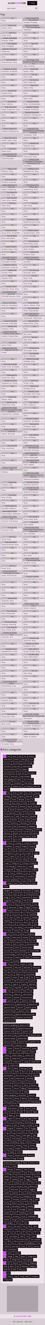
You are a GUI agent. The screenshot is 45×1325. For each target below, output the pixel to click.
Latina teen (11, 109)
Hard (11, 974)
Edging (27, 907)
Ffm (5, 917)
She (26, 673)
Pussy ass (28, 706)
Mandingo (30, 1078)
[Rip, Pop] (33, 337)
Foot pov (35, 485)
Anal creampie (7, 514)
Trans (16, 1230)
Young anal (8, 1280)
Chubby (24, 846)
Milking (23, 1088)
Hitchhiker (33, 356)
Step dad (28, 115)
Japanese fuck (23, 1042)
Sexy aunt (35, 492)
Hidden (30, 964)
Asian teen (36, 786)
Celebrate (28, 726)
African (6, 776)
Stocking (20, 1176)
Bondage (7, 796)
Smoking (27, 388)
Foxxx (15, 383)
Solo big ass (14, 305)
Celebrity (31, 850)
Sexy (22, 1193)
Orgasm (10, 1119)
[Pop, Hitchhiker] (33, 353)
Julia (15, 1035)
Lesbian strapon (17, 1055)
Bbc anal (23, 833)
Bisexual (22, 806)
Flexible (28, 924)
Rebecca (5, 171)
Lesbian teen (17, 1062)
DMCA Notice (28, 1321)
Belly (11, 41)
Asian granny (28, 783)
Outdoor (7, 1122)
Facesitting (32, 914)
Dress (22, 894)
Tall (5, 1236)
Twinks (33, 1236)
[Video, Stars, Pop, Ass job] (11, 138)
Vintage (9, 1256)
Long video (16, 233)
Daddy (9, 883)
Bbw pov (10, 104)
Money (5, 399)
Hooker (14, 977)
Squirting (14, 1179)
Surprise (30, 1210)
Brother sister (29, 813)
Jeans (18, 1032)
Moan (26, 88)
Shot (26, 99)
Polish (25, 1149)
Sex (36, 1203)
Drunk (27, 883)
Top (14, 686)
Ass (25, 756)
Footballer (16, 367)
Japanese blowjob (10, 1011)
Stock (37, 1220)
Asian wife (16, 766)
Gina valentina (34, 311)
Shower (34, 1179)
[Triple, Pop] (33, 381)
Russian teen (8, 1163)
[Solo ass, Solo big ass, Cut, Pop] (11, 303)
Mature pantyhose (22, 1102)
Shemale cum (28, 1220)
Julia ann (20, 1007)
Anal (8, 756)
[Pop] (11, 18)
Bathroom (20, 810)
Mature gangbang (10, 1095)
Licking (26, 1062)
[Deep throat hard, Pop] (11, 542)
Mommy (5, 472)
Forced (24, 911)
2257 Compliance (18, 1321)
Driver (27, 71)
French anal (8, 927)
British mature (19, 830)
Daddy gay (17, 901)
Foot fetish (7, 931)
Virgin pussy (12, 189)
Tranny (37, 1230)
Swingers (16, 414)
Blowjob (21, 800)
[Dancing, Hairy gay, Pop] (11, 622)
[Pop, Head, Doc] (11, 627)
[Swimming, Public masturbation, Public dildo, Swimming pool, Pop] (33, 161)
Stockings (37, 1176)
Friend (16, 931)
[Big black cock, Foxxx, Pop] (11, 381)
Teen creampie (35, 1240)
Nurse (28, 1109)
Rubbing (17, 1163)
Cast (31, 856)
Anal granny (18, 783)
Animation (28, 394)
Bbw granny (22, 826)
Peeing (18, 1145)
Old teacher (11, 613)
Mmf (28, 1075)
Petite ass (33, 405)
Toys (5, 1243)
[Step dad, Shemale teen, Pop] (33, 112)
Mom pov (31, 1095)
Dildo (21, 883)
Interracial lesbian (8, 158)
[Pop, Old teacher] (11, 611)
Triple (27, 383)
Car (22, 856)
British (14, 796)
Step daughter (9, 1223)
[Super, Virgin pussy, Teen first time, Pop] (11, 186)
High (26, 977)
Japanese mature (24, 1011)
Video (4, 140)
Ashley (10, 497)
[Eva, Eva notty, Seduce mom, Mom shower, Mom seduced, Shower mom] (33, 529)
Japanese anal (27, 1032)
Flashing (34, 917)
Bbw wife (29, 796)
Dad (15, 883)
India (30, 991)
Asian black (8, 783)
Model (26, 1092)
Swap (31, 1200)
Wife (8, 1263)
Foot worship (28, 927)
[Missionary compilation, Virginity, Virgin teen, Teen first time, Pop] (33, 475)
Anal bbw (6, 508)
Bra (26, 206)
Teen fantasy (29, 244)
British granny (33, 833)
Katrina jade (28, 318)
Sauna (6, 1189)
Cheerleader (22, 850)
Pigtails (12, 1152)
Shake (23, 1206)
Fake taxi (34, 921)
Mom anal (31, 1082)
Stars (10, 140)
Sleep (25, 1173)
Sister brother (16, 1173)
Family (32, 911)
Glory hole (32, 941)
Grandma (7, 944)
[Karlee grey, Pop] (11, 375)
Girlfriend (7, 961)
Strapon (6, 1176)
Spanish (6, 1220)
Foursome (26, 917)
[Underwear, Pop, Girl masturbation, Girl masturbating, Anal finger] (33, 130)
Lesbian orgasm (30, 233)
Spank (38, 1173)
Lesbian (5, 131)
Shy (20, 1220)
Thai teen (36, 1246)
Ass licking (27, 786)
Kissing (34, 1048)
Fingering (7, 921)
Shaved (5, 93)
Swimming (28, 166)
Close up (32, 860)
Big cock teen (29, 323)
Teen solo (13, 1233)
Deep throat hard (8, 545)
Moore (5, 434)
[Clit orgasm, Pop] (33, 348)
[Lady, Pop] (11, 566)
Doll (30, 901)
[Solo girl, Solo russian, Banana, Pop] (11, 518)
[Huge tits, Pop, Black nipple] (33, 644)
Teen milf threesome (9, 296)
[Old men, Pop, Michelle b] (33, 359)
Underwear (28, 135)
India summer (27, 994)
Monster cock (16, 1092)
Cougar (6, 863)
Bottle (34, 836)
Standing (30, 1206)
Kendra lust (26, 1048)
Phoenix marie (9, 1145)
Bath (17, 816)
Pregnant (10, 1129)
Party (29, 1132)
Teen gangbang (28, 1243)
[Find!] (36, 8)
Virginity (5, 485)
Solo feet (28, 485)
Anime (16, 760)
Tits (26, 283)
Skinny (31, 1173)
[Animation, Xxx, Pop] (33, 391)
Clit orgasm (28, 350)
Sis (26, 334)
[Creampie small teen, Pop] (33, 577)
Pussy (35, 1132)
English (20, 907)
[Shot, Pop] (33, 96)
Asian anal (21, 773)
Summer (33, 608)
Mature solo (20, 1078)
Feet (13, 914)
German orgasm (32, 944)
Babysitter (32, 826)
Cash (5, 873)
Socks (15, 1210)
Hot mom (33, 971)
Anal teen (28, 641)
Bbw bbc (14, 820)
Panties (22, 1132)
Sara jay (19, 1186)
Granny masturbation (20, 951)
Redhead (7, 1159)
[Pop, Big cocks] (33, 80)
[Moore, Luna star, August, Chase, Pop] (11, 430)
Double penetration (32, 894)
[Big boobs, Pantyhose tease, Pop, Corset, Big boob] (33, 26)
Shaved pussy (29, 189)
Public (11, 1132)
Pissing (11, 1135)
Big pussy (7, 833)
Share (26, 1223)
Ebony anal (12, 907)
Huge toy (7, 984)
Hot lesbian (11, 238)
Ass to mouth (28, 780)
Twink (22, 1236)
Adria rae (6, 601)
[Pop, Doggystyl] (11, 44)
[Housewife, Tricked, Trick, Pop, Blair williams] (11, 258)
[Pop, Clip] (33, 74)
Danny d (35, 897)
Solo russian (14, 521)
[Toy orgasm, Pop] (11, 192)
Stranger (7, 1206)
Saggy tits (32, 1189)
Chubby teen (15, 863)
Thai (23, 1226)
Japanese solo (35, 1042)
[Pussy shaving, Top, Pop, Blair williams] (11, 682)
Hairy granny (31, 981)
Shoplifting (22, 1213)
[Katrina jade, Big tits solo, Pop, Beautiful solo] (33, 315)
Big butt (5, 278)
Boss (5, 810)
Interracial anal (27, 997)
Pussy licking (16, 1139)
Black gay (23, 823)
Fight (27, 931)
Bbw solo (24, 816)
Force (24, 914)
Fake (21, 931)
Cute (14, 860)
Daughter (7, 891)
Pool (30, 1139)
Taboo (35, 1226)
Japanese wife (33, 1004)
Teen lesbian (13, 1236)
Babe (28, 820)
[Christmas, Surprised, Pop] (11, 69)
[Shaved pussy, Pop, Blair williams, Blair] (33, 186)
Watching (24, 1266)
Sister (26, 1169)
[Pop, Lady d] (33, 247)
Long (4, 233)
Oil (34, 1122)
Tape (4, 35)
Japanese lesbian (9, 1007)
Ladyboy (24, 1052)
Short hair (24, 1189)
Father (18, 917)
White (14, 1270)
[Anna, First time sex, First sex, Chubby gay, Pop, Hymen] (11, 572)
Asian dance (8, 760)
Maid (12, 1078)
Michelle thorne (7, 651)
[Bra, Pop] (33, 203)
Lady (4, 568)
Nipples (10, 1115)
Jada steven (8, 1035)
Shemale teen (37, 115)
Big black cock (29, 171)
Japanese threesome (25, 1028)
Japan (18, 1001)
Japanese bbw (22, 1038)
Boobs (22, 820)
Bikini (28, 810)
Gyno (32, 937)
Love (5, 1065)
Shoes (33, 1183)
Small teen (35, 109)
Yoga (15, 1276)
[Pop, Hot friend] (11, 446)
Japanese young (9, 1018)
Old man (18, 1119)
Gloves (17, 947)
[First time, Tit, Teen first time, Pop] (11, 634)
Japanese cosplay (10, 1028)
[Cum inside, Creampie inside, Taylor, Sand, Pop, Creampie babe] (33, 715)
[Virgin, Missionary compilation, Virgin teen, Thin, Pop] (11, 349)
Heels (6, 974)
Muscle (16, 1088)
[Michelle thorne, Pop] (11, 649)
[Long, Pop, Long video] (11, 230)
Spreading (15, 1206)
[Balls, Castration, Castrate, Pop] (33, 734)
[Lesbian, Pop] (11, 270)
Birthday (38, 830)
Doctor (33, 883)
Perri (26, 1129)
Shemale (10, 1169)
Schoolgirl (22, 1210)
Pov (16, 1132)
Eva (26, 534)
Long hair (7, 1062)
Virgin (4, 352)
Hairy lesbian (30, 974)
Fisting (9, 911)
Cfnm (6, 850)
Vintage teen (16, 1260)
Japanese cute (21, 1045)
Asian (14, 756)
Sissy (13, 1176)
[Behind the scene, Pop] (33, 220)
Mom (9, 1068)
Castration (33, 737)
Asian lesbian (26, 766)
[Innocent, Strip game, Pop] (11, 321)
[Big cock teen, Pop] (33, 321)
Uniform (5, 182)
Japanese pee (8, 1014)
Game (15, 944)
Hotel (6, 971)
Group (39, 937)
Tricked (13, 262)
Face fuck (13, 182)
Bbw (8, 793)
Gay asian (7, 951)
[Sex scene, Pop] (33, 270)
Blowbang (29, 830)
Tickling (6, 1240)
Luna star (12, 434)
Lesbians (32, 1052)
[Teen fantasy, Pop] (33, 241)
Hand (25, 987)
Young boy (34, 1276)
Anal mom (14, 776)
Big (13, 803)
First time (6, 289)
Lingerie (6, 1055)
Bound (27, 836)
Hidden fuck (8, 987)
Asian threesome (9, 773)
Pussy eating (8, 1149)
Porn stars (28, 450)
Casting (27, 22)
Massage (24, 1068)
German (22, 934)
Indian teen (8, 994)
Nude (34, 1109)
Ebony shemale (26, 904)
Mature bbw (14, 1105)
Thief (29, 1246)
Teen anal (16, 1226)
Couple (30, 866)
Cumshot (27, 262)
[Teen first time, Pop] (11, 60)
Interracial (17, 991)
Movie (27, 305)
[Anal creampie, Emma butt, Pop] (11, 511)
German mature (27, 947)
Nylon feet (7, 1112)
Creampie (6, 744)
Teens (32, 1233)
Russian (10, 1155)
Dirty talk (7, 894)
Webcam (16, 1263)
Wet (17, 1266)
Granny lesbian (34, 951)
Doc (14, 630)
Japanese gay (23, 1035)
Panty (37, 1142)
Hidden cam (20, 974)
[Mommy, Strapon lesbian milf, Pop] (11, 469)
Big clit (30, 806)
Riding (21, 1159)
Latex (17, 1052)
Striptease (7, 1196)
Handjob (23, 964)
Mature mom (33, 1098)
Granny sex (19, 957)
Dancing (5, 624)
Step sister (25, 1183)
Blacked (6, 803)
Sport (26, 457)
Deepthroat (17, 891)
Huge (4, 109)
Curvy (6, 856)
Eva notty (32, 534)
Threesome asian (22, 1240)
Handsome (6, 267)
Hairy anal (26, 967)
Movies (33, 305)
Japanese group (31, 1007)
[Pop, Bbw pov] (11, 102)
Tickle (19, 1243)
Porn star (36, 450)
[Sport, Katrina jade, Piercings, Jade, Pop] (33, 454)
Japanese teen (7, 414)
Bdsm (21, 793)
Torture (12, 1243)
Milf (30, 1068)
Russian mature (20, 1155)
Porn (5, 1152)
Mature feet (8, 1098)
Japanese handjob (10, 1042)
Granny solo (22, 941)
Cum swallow (32, 870)
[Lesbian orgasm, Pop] (33, 230)
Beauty (6, 806)
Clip (31, 77)
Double (14, 894)
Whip (5, 1266)
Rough (14, 1159)
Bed (14, 826)
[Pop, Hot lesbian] (11, 236)
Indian (27, 608)
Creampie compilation (29, 863)
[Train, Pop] (11, 537)
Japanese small (9, 1032)
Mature (15, 1068)
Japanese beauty (9, 1038)
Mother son (18, 1085)
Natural (28, 1112)
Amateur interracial (10, 770)
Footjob (6, 914)
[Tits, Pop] (33, 281)
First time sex (12, 575)
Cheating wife (8, 870)
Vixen (4, 367)
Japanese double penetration (25, 1014)
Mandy (32, 465)
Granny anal (16, 937)
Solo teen (28, 421)
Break (31, 525)
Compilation (8, 846)
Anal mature (31, 773)
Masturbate (22, 1095)
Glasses (21, 944)
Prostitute (33, 1149)
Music (6, 1105)
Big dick (6, 820)
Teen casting (29, 519)
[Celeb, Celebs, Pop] (33, 649)
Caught (35, 853)
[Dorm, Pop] (11, 343)
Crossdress (31, 876)
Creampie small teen (31, 579)
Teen (9, 1226)
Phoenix (32, 1145)
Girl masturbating (35, 104)
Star (26, 465)
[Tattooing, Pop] (33, 424)
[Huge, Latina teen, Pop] (11, 107)
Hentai (15, 964)
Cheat (12, 873)
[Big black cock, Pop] (33, 169)
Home (38, 977)
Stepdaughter (32, 1216)
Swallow (7, 1193)
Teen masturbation (10, 1250)
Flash (35, 924)
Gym (5, 941)
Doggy (6, 897)
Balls (26, 737)
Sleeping (7, 1173)
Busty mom (8, 830)
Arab (20, 756)
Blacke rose (6, 405)
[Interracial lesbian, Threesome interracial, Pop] (11, 155)
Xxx (34, 394)
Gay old (5, 700)
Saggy (28, 1179)
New (15, 1112)
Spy (38, 1183)
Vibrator (6, 1260)
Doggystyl (11, 46)
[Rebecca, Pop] (11, 169)
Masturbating (35, 1102)
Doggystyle (8, 901)
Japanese (10, 1001)
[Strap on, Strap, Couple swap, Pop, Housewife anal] (33, 559)
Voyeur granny (27, 1260)
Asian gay (24, 760)
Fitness (5, 28)
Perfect (19, 1152)
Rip (26, 340)
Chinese (10, 843)
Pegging (33, 1129)
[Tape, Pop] (11, 33)
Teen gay (6, 530)
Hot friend (11, 448)
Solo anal (7, 1210)
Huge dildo (17, 987)
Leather (6, 1058)
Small (15, 1196)
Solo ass (5, 305)
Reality (14, 1166)
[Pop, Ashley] (11, 495)
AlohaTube (17, 3)
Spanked (29, 1193)
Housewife (6, 262)
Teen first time (7, 62)
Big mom (7, 840)
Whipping (33, 1263)
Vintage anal (32, 1256)
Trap (28, 1226)
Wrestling (24, 1263)
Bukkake (7, 800)
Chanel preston (20, 876)
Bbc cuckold (19, 836)
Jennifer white (14, 336)
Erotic (35, 904)
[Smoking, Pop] (33, 386)
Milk (32, 1072)
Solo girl (5, 521)
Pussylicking (13, 1142)
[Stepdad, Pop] (33, 143)
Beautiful (33, 816)
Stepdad (27, 109)
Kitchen (17, 1048)
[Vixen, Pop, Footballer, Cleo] (11, 364)
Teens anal (15, 1246)
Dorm (4, 345)
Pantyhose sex (14, 131)
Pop (4, 20)
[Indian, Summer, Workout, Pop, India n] (33, 605)
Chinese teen (21, 866)
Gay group (15, 961)
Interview (17, 997)
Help (15, 981)
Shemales (15, 1200)
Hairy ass (33, 987)
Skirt (33, 1196)
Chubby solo (8, 876)
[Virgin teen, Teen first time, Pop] (11, 49)
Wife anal (7, 1270)
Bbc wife (32, 823)
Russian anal (34, 1163)
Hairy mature (14, 971)
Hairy (9, 964)
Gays (29, 954)
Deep (18, 897)
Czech (17, 853)
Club (24, 870)
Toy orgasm (6, 195)
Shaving (6, 1203)
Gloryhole (12, 941)
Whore (12, 1266)
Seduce (21, 1203)
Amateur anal (17, 786)
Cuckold (26, 843)
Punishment (29, 1142)
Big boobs (28, 30)
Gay (8, 934)
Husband (7, 977)
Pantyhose (19, 1129)
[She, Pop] (33, 671)
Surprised (14, 71)
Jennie (15, 200)
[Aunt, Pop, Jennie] (11, 198)
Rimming (31, 1155)
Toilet (21, 1233)
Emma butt (17, 514)
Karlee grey (6, 378)
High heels (32, 984)
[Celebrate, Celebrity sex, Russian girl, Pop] (33, 722)
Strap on (27, 563)
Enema (9, 904)
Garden (27, 957)
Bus (26, 793)
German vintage (9, 954)
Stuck (4, 151)
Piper (34, 1135)
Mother (16, 1072)
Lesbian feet (16, 1058)
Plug (21, 1142)
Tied (26, 1233)
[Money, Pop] (11, 397)
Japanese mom (9, 1004)
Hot (32, 977)
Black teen (7, 826)
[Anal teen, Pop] (33, 638)
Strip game (13, 323)
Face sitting (18, 927)
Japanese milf (24, 1025)
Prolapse (18, 1149)
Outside (29, 1125)
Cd (27, 856)
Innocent (5, 323)
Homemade (8, 967)
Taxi (27, 1236)
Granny (14, 934)
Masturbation (8, 1075)
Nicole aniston (12, 1109)
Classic (12, 856)
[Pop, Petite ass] (33, 402)
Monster (7, 1082)
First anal (7, 924)
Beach (14, 800)
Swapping (26, 1196)
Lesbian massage (28, 1058)
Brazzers (33, 803)
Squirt (32, 1169)
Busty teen (35, 810)
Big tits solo (38, 318)
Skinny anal (33, 1186)
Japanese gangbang (10, 1025)
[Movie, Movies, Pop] (33, 303)
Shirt (4, 206)
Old (24, 1119)
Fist (37, 911)
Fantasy (21, 924)
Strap (34, 563)
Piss (5, 1132)
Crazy (22, 880)
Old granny (28, 157)
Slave (21, 1179)
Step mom (7, 1183)
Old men (27, 361)
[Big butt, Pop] (11, 276)
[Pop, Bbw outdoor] (33, 654)
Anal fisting (16, 763)
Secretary (16, 1216)
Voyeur (23, 1256)
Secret (23, 1216)
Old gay (32, 66)
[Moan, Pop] (33, 85)
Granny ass (36, 957)
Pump (18, 1135)
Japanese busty (35, 1035)
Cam (26, 873)
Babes (20, 813)
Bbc (31, 793)
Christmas (6, 71)
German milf (21, 954)
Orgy (29, 1119)
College (18, 870)
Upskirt (9, 1253)
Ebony (16, 904)
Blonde (12, 810)
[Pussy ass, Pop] (33, 703)
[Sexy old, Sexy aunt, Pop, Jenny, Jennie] (33, 489)
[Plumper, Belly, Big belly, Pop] (11, 38)
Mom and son (20, 1075)
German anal (8, 947)
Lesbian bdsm (35, 1062)
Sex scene (28, 273)
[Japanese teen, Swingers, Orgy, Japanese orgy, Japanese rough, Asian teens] (11, 410)
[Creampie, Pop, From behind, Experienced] (11, 740)
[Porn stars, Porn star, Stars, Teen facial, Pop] (33, 447)
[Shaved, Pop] (11, 91)
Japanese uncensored (24, 1018)
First (27, 921)
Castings (34, 22)
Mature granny (9, 1102)
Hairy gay (13, 624)
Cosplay (34, 843)
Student (5, 336)
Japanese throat (9, 1021)
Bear (28, 800)
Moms (26, 1085)
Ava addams (23, 770)
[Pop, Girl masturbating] (33, 102)
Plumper (5, 41)
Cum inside (28, 718)
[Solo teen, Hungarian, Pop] (33, 419)
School (6, 1186)
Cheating (32, 846)
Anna (4, 575)
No (5, 1115)
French (11, 917)
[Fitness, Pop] (11, 25)
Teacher (23, 1230)
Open (36, 1125)
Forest (37, 927)
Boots (15, 793)
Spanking (18, 1169)
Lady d (32, 249)
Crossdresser (8, 853)
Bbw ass (13, 508)
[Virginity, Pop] (11, 482)
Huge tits (28, 646)
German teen (8, 957)
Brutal (6, 823)
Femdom (17, 911)
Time (12, 289)
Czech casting (22, 860)
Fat (13, 921)
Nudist (21, 1112)
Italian (25, 991)
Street (37, 1210)
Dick (12, 897)
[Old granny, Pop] (33, 154)
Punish (25, 1145)
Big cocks (33, 82)
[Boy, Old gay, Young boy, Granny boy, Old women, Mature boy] (33, 62)
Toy (38, 1233)
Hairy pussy (36, 967)
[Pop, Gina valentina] (33, 308)
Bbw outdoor (34, 657)
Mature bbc (8, 1088)
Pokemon (6, 329)
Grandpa (7, 937)
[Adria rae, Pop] (11, 598)
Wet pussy (22, 1270)
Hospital (23, 984)
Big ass (37, 793)
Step (12, 1186)
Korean (9, 1048)
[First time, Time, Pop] (11, 286)
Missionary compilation (32, 479)
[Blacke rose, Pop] (11, 402)
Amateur (32, 756)
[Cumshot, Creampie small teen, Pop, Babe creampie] (33, 258)
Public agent (26, 1135)
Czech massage (9, 866)
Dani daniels (27, 891)
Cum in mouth (26, 853)
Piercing (6, 1139)
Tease (23, 1246)
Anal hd (6, 790)
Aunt (4, 200)
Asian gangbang (9, 780)
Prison (24, 1139)
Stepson (14, 1203)
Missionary (7, 1085)
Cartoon (12, 850)
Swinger (6, 1179)
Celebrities (19, 873)
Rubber (25, 1163)
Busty (18, 803)
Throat (38, 1243)
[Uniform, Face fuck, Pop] (11, 180)
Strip (25, 1186)
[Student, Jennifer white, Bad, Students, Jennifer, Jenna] (11, 333)
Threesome (8, 1230)
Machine (23, 1082)
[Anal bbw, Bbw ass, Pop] (11, 506)
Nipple (35, 1112)
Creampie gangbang (11, 880)
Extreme (35, 907)
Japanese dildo (9, 1045)
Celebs (33, 651)
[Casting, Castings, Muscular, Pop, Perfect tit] (33, 19)
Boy (26, 66)
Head (9, 630)
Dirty (25, 901)
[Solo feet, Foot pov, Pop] (33, 482)
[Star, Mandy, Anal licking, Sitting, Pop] (33, 461)
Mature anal (8, 1072)
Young (9, 1276)
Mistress (15, 1082)
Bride (34, 820)
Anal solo (7, 786)
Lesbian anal (14, 1065)
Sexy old (27, 492)
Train (4, 539)
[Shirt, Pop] (11, 203)
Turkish (30, 1230)
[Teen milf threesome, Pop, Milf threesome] (11, 293)
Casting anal (30, 880)
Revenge (7, 1166)
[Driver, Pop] (33, 69)
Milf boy (24, 1098)
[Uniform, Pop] (33, 252)
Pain (5, 1142)
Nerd (17, 1115)
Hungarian (36, 421)
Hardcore (22, 981)
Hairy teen (24, 971)
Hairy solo (17, 967)
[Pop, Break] (33, 522)
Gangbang (30, 934)
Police (36, 1139)
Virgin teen (6, 51)
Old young (27, 1122)
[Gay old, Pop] (11, 698)
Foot (18, 914)
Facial (14, 924)
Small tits (7, 1200)
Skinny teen (14, 1189)
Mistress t (34, 1085)
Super (4, 189)
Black (36, 796)
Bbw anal (14, 806)
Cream (33, 873)
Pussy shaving (7, 686)
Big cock (37, 806)
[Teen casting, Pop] (33, 517)
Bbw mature (8, 836)
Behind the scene (30, 222)
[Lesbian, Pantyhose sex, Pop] (11, 129)
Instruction (7, 997)
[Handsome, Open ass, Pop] (11, 265)
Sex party (7, 1216)
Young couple (24, 1276)
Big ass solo (17, 840)
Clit (18, 856)
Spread (14, 1213)
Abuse (19, 780)
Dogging (36, 891)
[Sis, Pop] (33, 332)
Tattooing (28, 426)
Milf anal (7, 1092)
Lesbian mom (29, 1055)
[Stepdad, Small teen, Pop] (33, 107)
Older (15, 1125)
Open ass (15, 267)
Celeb (27, 651)
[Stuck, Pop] (11, 149)
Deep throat (26, 897)
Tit (12, 637)
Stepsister (15, 1193)
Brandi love (14, 823)
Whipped (33, 1266)
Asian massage (27, 763)
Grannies (25, 937)
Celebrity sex (37, 726)
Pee (5, 1135)
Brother (25, 803)
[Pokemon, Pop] (11, 326)
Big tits (21, 796)
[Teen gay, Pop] (11, 528)
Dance (6, 886)
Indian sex (17, 994)
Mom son (25, 1072)
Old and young (17, 1122)
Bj (33, 800)
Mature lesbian (33, 1088)
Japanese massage (28, 1001)
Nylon (21, 1109)
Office (35, 1119)
